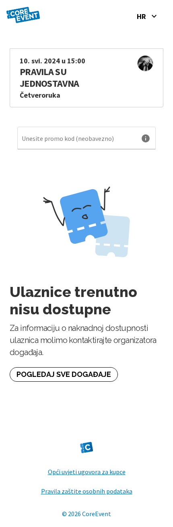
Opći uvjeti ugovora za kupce (87, 472)
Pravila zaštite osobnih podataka (86, 491)
